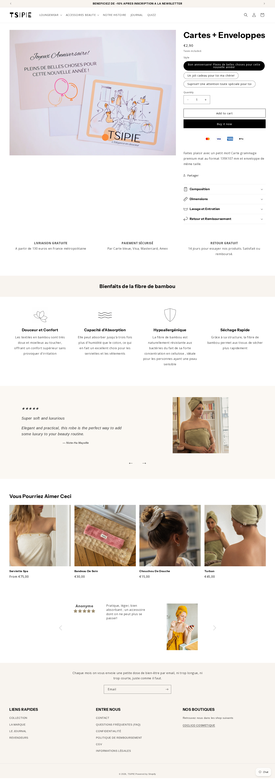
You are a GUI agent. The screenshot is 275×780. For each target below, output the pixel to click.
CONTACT (102, 717)
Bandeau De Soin (86, 571)
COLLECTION (18, 717)
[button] (50, 15)
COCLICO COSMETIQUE (199, 725)
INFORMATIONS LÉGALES (113, 750)
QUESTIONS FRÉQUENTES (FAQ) (118, 724)
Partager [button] (193, 175)
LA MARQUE (17, 724)
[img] (84, 611)
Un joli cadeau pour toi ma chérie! (211, 75)
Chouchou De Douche (154, 571)
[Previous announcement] (11, 3)
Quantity (189, 92)
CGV (99, 744)
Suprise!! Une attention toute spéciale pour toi (219, 84)
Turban (209, 571)
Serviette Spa (18, 571)
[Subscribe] (167, 689)
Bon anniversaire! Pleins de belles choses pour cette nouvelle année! (224, 66)
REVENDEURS (18, 737)
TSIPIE (131, 774)
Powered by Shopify (145, 774)
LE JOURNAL (18, 730)
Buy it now (224, 124)
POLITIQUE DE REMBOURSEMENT (119, 737)
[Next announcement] (264, 3)
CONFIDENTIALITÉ (108, 730)
